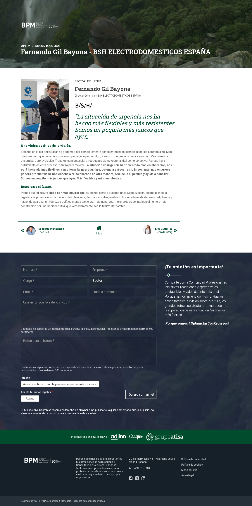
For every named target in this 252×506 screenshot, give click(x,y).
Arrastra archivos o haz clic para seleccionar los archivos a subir (60, 384)
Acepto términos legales (37, 392)
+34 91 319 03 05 (141, 468)
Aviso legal (187, 475)
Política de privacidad (193, 459)
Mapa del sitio (189, 470)
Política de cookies (192, 464)
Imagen (25, 377)
